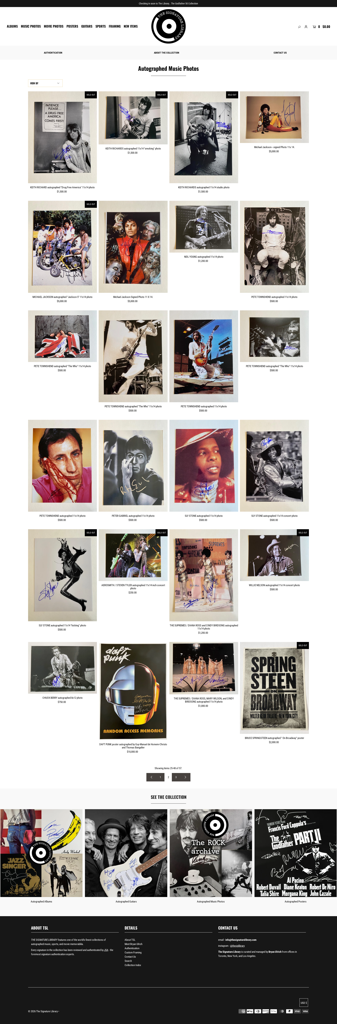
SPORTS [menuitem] (100, 26)
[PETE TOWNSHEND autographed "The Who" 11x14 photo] (62, 336)
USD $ (304, 1003)
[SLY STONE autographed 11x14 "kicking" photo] (62, 575)
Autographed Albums (41, 901)
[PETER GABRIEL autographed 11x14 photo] (133, 466)
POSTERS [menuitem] (72, 26)
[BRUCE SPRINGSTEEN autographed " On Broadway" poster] (274, 688)
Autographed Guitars (126, 901)
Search (128, 961)
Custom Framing (133, 952)
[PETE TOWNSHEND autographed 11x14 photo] (274, 247)
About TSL (130, 939)
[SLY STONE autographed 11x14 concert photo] (274, 466)
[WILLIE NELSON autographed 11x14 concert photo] (274, 555)
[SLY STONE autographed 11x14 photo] (203, 466)
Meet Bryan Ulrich (133, 944)
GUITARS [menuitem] (86, 26)
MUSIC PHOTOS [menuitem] (31, 26)
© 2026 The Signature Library (43, 1011)
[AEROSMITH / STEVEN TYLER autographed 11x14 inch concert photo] (133, 555)
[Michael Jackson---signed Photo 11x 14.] (274, 117)
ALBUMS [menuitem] (12, 26)
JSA (106, 950)
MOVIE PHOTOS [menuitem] (53, 26)
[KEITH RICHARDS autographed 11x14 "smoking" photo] (133, 117)
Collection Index (133, 965)
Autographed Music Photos (211, 901)
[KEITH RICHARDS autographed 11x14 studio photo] (203, 137)
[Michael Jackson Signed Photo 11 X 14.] (133, 247)
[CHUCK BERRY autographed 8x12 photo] (62, 668)
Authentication (132, 948)
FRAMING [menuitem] (115, 26)
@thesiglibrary (237, 945)
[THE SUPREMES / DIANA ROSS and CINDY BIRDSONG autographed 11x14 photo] (203, 575)
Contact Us (130, 956)
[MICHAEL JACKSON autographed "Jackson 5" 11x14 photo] (62, 247)
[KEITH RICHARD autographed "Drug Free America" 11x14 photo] (62, 137)
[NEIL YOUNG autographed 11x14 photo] (203, 226)
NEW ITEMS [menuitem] (131, 26)
